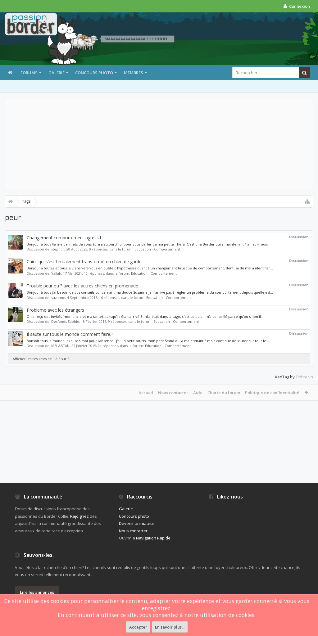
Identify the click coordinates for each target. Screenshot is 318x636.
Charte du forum (223, 392)
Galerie (56, 72)
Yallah (56, 273)
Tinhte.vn (304, 377)
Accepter (138, 627)
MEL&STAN (60, 345)
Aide (197, 392)
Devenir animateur (136, 523)
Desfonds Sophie (65, 321)
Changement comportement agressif (64, 238)
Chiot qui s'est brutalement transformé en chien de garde (84, 261)
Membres (133, 72)
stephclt (58, 249)
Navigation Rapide (153, 538)
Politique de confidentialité (272, 392)
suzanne (58, 297)
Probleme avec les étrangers (55, 310)
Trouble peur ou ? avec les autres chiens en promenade (82, 286)
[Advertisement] (159, 144)
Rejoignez (79, 516)
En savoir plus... (169, 627)
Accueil (146, 392)
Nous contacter (173, 392)
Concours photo (94, 72)
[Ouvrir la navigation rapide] (307, 201)
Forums (29, 72)
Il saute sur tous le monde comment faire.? (70, 334)
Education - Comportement (157, 249)
